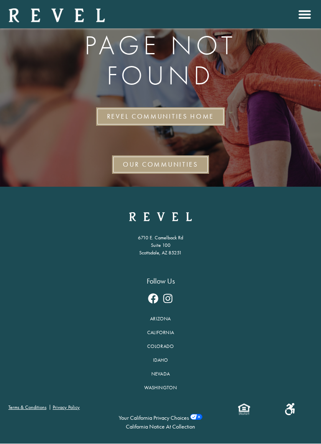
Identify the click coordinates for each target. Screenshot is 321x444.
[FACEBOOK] (153, 298)
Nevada (160, 374)
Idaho (160, 360)
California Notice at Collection (160, 426)
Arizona (160, 319)
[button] (304, 14)
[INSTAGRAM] (168, 298)
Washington (160, 388)
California (160, 332)
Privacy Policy (66, 407)
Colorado (160, 346)
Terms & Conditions (27, 407)
